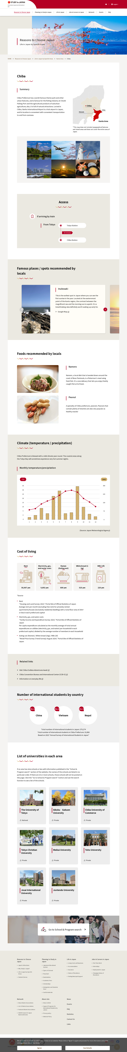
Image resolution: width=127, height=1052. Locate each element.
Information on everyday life (30, 679)
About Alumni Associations (25, 1003)
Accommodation (72, 966)
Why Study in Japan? (24, 968)
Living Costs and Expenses (75, 963)
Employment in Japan (99, 970)
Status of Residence (74, 973)
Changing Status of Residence (98, 974)
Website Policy (47, 1016)
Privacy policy (47, 1013)
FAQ (68, 1009)
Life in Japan (71, 959)
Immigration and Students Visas (50, 988)
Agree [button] (39, 1048)
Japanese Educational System (49, 966)
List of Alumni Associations (26, 1006)
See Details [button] (87, 1048)
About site (45, 999)
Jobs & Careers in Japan (100, 959)
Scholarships (47, 984)
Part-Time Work (97, 963)
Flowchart (46, 974)
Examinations (47, 977)
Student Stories (22, 977)
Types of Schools (48, 970)
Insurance (71, 970)
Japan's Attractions (23, 965)
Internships (96, 966)
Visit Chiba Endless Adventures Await (33, 670)
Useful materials (48, 992)
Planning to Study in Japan (49, 960)
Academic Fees (47, 980)
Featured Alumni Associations (26, 1009)
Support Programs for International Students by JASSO (50, 1008)
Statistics (70, 1014)
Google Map (62, 311)
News (69, 999)
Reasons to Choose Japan (24, 960)
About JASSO (47, 1003)
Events (69, 1004)
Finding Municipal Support (75, 976)
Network (20, 999)
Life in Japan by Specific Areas (25, 973)
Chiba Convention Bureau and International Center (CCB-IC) (42, 674)
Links (69, 1024)
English (115, 4)
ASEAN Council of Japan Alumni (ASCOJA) (25, 1014)
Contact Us (71, 1019)
